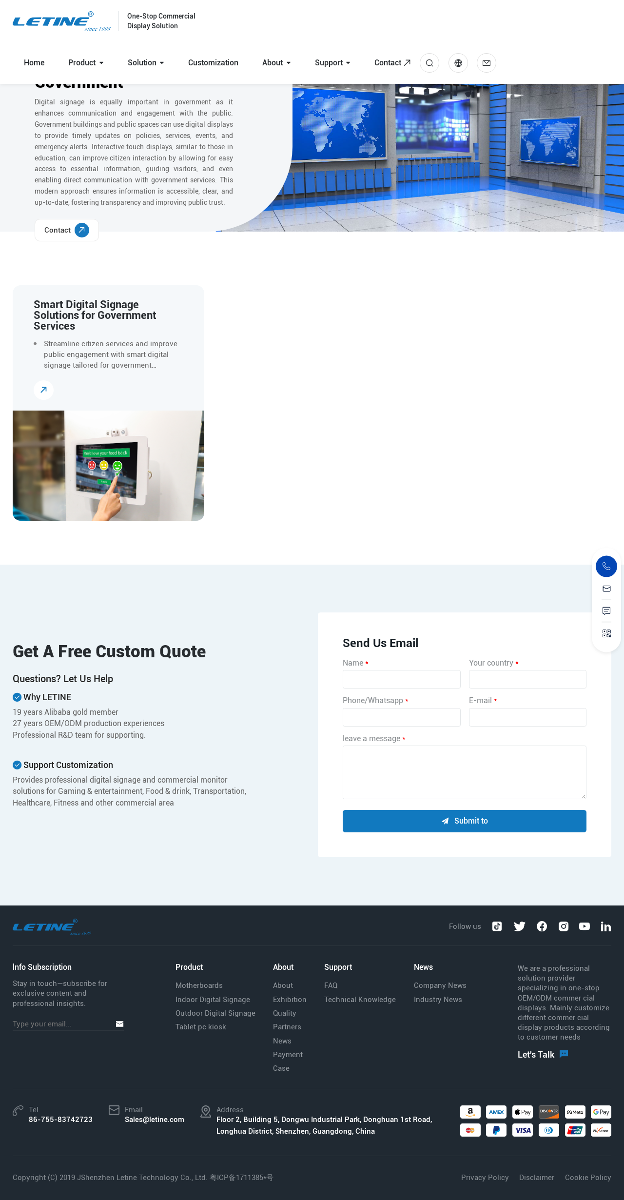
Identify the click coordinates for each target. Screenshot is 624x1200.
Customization (213, 62)
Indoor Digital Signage (213, 999)
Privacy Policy (485, 1177)
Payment (288, 1054)
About (272, 62)
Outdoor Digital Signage (215, 1013)
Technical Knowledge (360, 999)
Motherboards (199, 985)
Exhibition (290, 999)
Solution (142, 62)
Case (281, 1068)
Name (356, 663)
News (282, 1041)
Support (329, 62)
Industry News (438, 999)
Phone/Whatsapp (376, 700)
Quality (284, 1013)
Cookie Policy (588, 1177)
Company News (440, 985)
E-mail (483, 700)
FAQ (330, 985)
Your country (494, 663)
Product (82, 62)
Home (34, 62)
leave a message (374, 738)
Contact (387, 62)
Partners (287, 1027)
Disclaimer (536, 1177)
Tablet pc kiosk (201, 1027)
